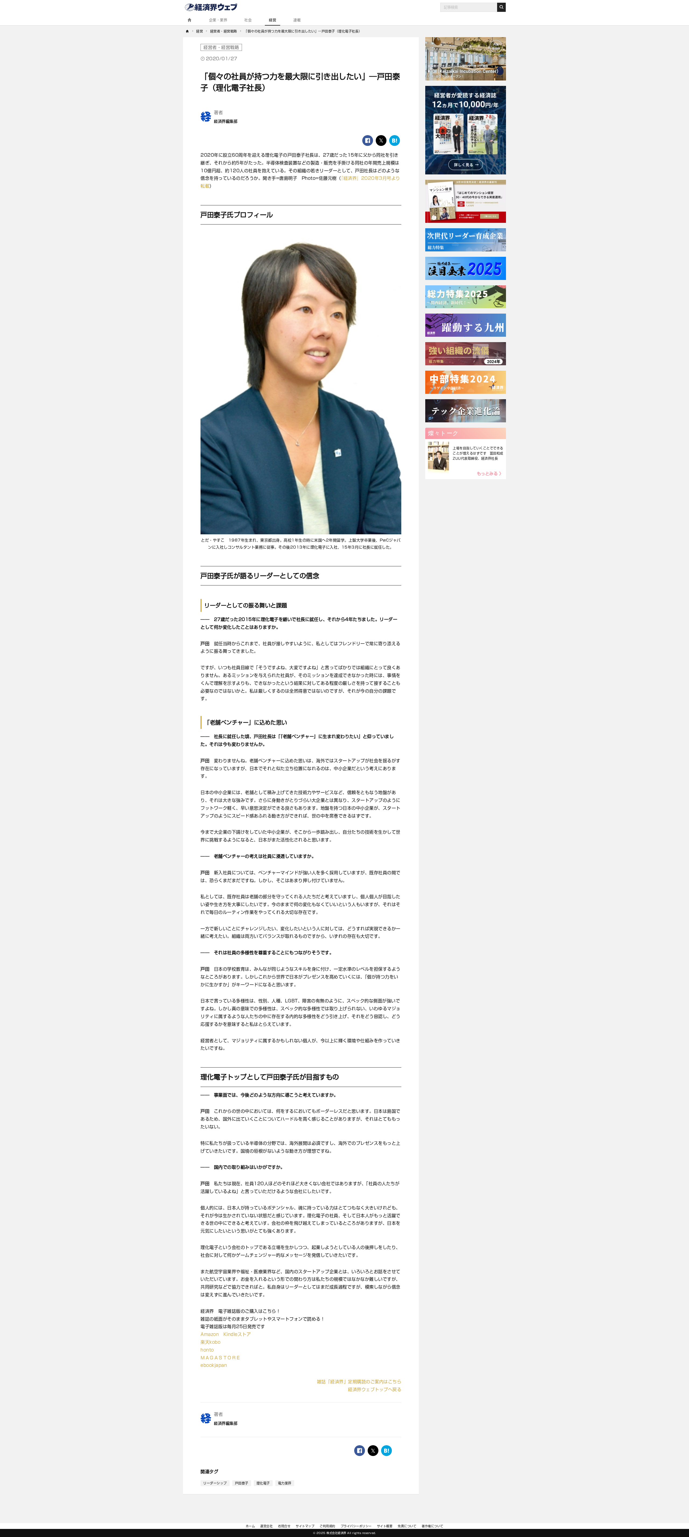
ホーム (250, 1526)
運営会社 (266, 1526)
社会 (248, 20)
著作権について (433, 1526)
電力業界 (284, 1483)
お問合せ (284, 1526)
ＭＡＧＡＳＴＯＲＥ (221, 1358)
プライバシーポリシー (356, 1526)
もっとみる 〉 (490, 474)
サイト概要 (385, 1526)
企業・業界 (218, 20)
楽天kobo (210, 1342)
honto (207, 1350)
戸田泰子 (241, 1483)
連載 (297, 20)
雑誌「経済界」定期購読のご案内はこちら (359, 1382)
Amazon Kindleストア (226, 1334)
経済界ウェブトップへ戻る (374, 1389)
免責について (407, 1526)
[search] (501, 7)
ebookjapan (214, 1365)
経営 (272, 20)
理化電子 (263, 1483)
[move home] (187, 31)
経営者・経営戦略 (221, 47)
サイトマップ (305, 1526)
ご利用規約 (327, 1526)
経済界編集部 (225, 121)
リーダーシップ (215, 1483)
